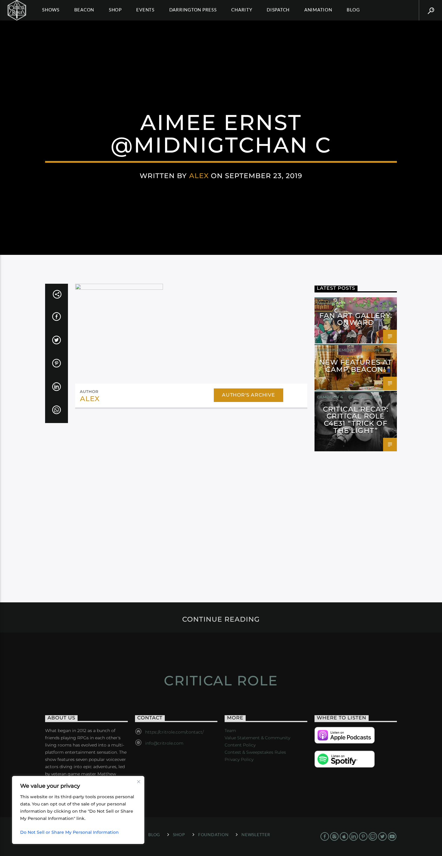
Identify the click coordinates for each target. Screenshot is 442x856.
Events (145, 9)
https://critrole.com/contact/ (174, 732)
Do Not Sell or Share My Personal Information (69, 832)
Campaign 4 (330, 396)
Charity (241, 9)
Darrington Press (193, 9)
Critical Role (221, 680)
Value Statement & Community (257, 737)
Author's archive (248, 395)
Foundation (213, 834)
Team (230, 730)
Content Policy (240, 745)
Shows (51, 9)
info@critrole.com (164, 743)
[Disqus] (191, 496)
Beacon (84, 9)
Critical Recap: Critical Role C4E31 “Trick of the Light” (355, 420)
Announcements (336, 350)
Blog (353, 9)
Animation (318, 9)
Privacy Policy (239, 759)
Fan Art (326, 303)
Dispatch (278, 9)
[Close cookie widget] (138, 781)
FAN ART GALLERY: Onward (355, 319)
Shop (115, 9)
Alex (199, 176)
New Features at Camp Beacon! (355, 366)
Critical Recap (365, 396)
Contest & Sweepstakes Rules (255, 752)
